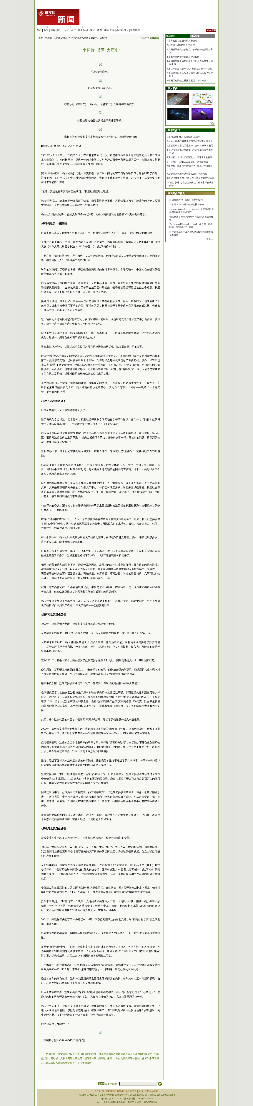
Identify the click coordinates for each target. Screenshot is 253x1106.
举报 (141, 1091)
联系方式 (132, 1091)
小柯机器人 (122, 30)
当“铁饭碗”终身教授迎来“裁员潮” (184, 136)
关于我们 (99, 1091)
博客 (52, 30)
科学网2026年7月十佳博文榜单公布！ (187, 204)
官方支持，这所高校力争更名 (182, 40)
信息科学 (88, 26)
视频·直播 (109, 30)
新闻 (46, 30)
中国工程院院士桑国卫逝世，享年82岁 (187, 80)
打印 (101, 1083)
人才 (66, 30)
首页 (39, 30)
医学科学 (53, 26)
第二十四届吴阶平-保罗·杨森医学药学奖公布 (190, 68)
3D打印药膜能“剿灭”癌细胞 (181, 45)
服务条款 (121, 1091)
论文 (92, 30)
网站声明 (110, 1091)
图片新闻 (173, 88)
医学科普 (135, 30)
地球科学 (100, 26)
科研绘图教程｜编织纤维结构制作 (186, 200)
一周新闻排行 (173, 130)
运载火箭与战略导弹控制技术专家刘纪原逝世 (190, 141)
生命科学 (41, 26)
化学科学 (65, 26)
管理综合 (123, 26)
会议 (73, 30)
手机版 (212, 26)
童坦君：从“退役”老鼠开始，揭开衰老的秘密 (190, 157)
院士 (59, 30)
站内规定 (202, 26)
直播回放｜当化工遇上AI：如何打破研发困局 (190, 145)
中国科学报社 (151, 1091)
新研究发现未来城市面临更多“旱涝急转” (188, 173)
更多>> (209, 239)
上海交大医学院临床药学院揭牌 (183, 57)
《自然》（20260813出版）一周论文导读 (188, 162)
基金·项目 (83, 30)
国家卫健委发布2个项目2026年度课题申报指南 (191, 178)
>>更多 (211, 123)
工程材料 (76, 26)
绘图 (99, 30)
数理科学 (111, 26)
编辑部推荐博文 (176, 193)
